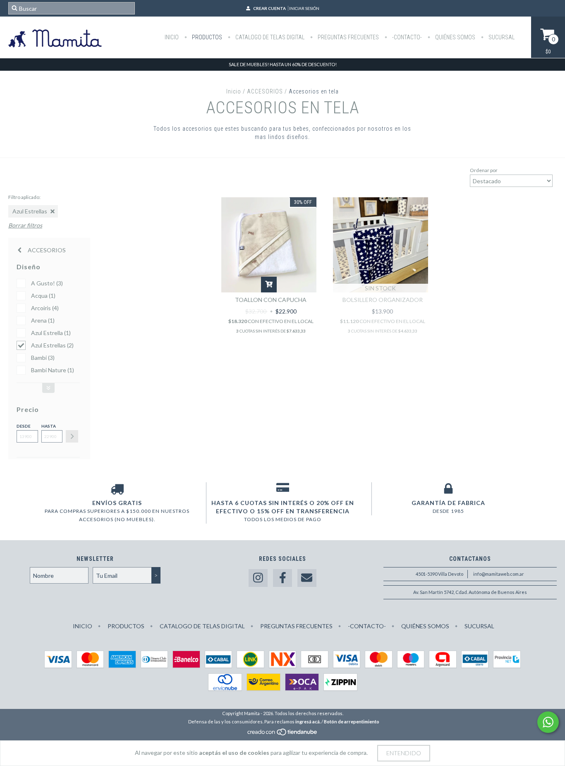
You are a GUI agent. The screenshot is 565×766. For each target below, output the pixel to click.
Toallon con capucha (270, 299)
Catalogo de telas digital (269, 37)
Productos (206, 37)
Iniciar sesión (304, 8)
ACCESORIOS (265, 91)
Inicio (172, 37)
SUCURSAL (501, 37)
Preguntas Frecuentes (347, 37)
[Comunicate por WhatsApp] (548, 722)
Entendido (403, 752)
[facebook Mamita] (282, 578)
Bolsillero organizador (382, 299)
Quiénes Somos (454, 37)
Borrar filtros (25, 225)
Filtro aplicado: (24, 197)
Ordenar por (484, 170)
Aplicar (72, 436)
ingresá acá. (308, 721)
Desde (24, 426)
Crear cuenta (269, 8)
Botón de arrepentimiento (351, 721)
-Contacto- (406, 37)
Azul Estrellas (29, 211)
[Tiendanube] (283, 734)
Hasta (48, 426)
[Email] (306, 578)
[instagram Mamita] (258, 578)
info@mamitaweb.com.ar (498, 574)
